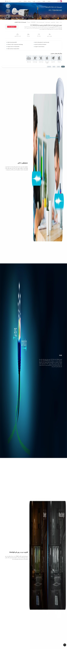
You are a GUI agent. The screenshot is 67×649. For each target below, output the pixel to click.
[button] (9, 1)
